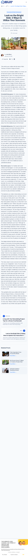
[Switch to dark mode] (23, 2)
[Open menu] (26, 2)
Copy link (5, 59)
